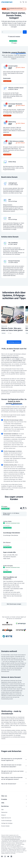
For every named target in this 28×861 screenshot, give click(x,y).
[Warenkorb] (23, 2)
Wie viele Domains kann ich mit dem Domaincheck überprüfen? (11, 765)
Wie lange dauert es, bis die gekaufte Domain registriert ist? (11, 759)
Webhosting (12, 122)
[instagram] (5, 856)
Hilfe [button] (2, 803)
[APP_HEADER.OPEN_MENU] (26, 2)
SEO (9, 199)
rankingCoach (12, 183)
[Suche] (20, 2)
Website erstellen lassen (16, 88)
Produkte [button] (4, 799)
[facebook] (2, 856)
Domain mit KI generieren (14, 36)
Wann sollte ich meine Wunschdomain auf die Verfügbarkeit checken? (12, 778)
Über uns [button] (4, 796)
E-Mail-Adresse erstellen (16, 141)
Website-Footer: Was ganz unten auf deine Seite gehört (12, 329)
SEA (9, 218)
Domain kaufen (13, 66)
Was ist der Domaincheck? (8, 783)
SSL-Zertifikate (13, 242)
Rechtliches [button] (5, 806)
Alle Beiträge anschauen (14, 342)
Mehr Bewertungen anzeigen (14, 604)
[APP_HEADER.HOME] (6, 2)
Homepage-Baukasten (15, 104)
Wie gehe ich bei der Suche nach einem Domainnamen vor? (12, 772)
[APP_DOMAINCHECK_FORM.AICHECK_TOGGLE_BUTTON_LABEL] (20, 32)
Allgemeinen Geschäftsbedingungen (12, 839)
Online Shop (12, 161)
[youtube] (8, 856)
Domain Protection (14, 261)
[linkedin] (11, 856)
